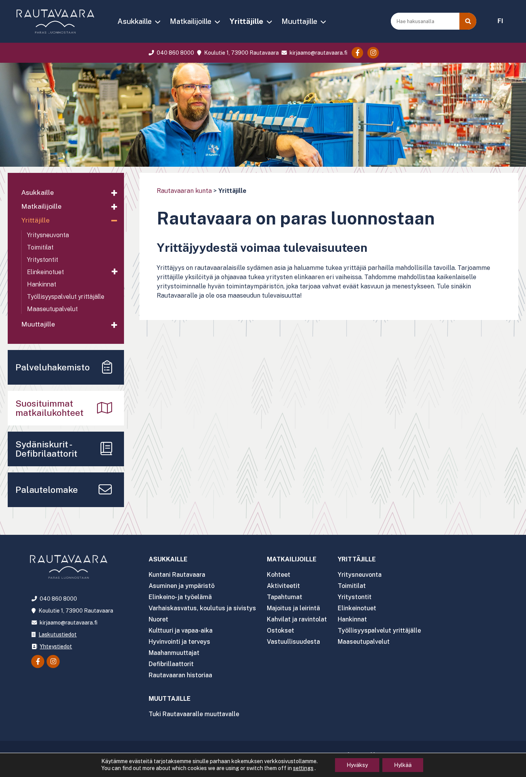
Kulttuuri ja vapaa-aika (181, 630)
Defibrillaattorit (171, 664)
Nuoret (158, 619)
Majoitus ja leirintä (293, 608)
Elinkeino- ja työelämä (180, 597)
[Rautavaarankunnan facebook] (357, 53)
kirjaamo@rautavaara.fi (317, 53)
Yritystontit (42, 259)
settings (303, 768)
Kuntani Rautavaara (177, 574)
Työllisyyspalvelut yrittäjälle (65, 296)
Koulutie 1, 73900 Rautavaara (240, 53)
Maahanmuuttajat (174, 652)
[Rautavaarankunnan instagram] (373, 53)
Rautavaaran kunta (184, 190)
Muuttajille (299, 21)
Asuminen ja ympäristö (181, 585)
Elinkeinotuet (45, 272)
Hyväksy (357, 765)
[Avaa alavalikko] (114, 193)
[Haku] (467, 21)
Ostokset (280, 630)
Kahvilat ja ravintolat (297, 619)
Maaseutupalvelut (52, 309)
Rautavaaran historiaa (180, 675)
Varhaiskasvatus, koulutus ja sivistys (202, 608)
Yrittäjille (246, 21)
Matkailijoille (190, 21)
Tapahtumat (284, 597)
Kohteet (278, 574)
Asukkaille (134, 21)
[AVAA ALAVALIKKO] (157, 22)
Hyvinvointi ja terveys (179, 641)
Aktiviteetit (283, 585)
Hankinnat (41, 284)
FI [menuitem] (500, 21)
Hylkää (403, 765)
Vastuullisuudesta (293, 641)
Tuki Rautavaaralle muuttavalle (194, 714)
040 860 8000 (175, 53)
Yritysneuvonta (48, 235)
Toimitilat (40, 247)
